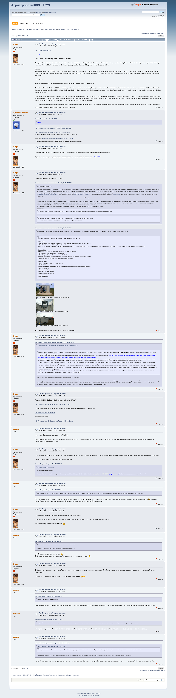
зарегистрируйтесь (50, 12)
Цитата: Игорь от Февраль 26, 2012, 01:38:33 (48, 596)
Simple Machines (96, 693)
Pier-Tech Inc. (116, 194)
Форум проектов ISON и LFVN (30, 5)
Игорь (15, 44)
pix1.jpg (39, 297)
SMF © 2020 (87, 693)
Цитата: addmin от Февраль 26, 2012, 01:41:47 (49, 619)
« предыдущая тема (146, 33)
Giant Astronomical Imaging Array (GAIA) (48, 194)
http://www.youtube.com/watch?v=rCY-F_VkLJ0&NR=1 (52, 132)
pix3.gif (39, 311)
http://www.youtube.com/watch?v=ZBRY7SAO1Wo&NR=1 (53, 128)
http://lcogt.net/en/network (43, 50)
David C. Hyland (60, 193)
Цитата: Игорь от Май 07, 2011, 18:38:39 (47, 118)
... (26, 36)
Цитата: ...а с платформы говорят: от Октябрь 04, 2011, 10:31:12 (54, 342)
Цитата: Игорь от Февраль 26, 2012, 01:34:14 (48, 541)
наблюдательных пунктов (81, 194)
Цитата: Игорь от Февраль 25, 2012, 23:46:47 (48, 463)
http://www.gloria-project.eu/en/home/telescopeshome (52, 404)
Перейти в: (140, 680)
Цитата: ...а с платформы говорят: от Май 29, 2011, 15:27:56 (53, 182)
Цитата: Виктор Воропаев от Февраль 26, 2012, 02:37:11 (52, 643)
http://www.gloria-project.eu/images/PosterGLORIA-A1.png (54, 421)
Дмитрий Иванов (20, 113)
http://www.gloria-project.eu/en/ (45, 413)
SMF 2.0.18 (80, 693)
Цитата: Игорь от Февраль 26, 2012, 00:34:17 (48, 489)
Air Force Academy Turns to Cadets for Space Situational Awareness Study (57, 345)
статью (74, 198)
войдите (38, 12)
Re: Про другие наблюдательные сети (52, 44)
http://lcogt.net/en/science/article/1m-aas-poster (57, 139)
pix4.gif (39, 325)
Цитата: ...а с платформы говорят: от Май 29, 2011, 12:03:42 (53, 228)
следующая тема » (159, 33)
